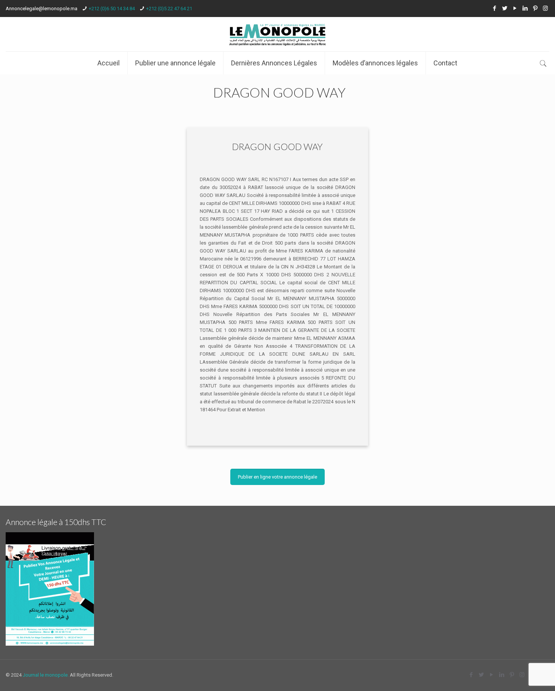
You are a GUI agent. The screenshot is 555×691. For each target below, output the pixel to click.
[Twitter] (505, 8)
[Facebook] (494, 8)
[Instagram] (545, 8)
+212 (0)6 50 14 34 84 (112, 8)
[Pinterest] (535, 8)
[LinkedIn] (525, 8)
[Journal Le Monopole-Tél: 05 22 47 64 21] (277, 34)
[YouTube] (515, 8)
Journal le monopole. (46, 675)
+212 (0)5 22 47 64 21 (169, 8)
